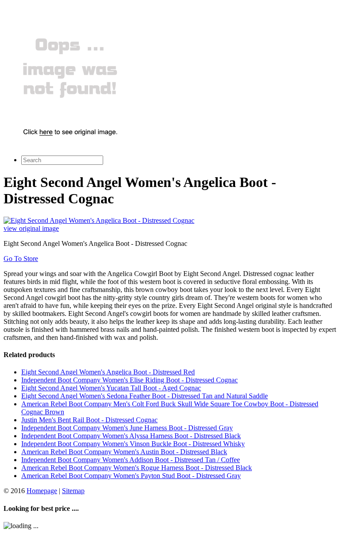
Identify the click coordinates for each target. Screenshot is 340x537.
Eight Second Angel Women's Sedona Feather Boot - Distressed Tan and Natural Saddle (144, 396)
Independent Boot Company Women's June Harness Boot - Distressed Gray (127, 428)
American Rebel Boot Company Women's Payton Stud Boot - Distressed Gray (131, 475)
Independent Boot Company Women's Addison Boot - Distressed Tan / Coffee (130, 459)
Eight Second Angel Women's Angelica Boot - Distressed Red (108, 372)
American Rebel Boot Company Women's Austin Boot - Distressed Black (124, 451)
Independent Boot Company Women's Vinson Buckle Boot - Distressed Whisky (133, 444)
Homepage (42, 490)
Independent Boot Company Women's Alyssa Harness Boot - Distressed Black (131, 436)
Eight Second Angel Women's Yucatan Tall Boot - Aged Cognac (111, 388)
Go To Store (21, 258)
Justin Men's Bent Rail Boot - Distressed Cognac (89, 420)
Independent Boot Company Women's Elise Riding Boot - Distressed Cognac (129, 380)
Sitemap (73, 490)
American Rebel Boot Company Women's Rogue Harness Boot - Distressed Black (136, 467)
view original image (31, 228)
